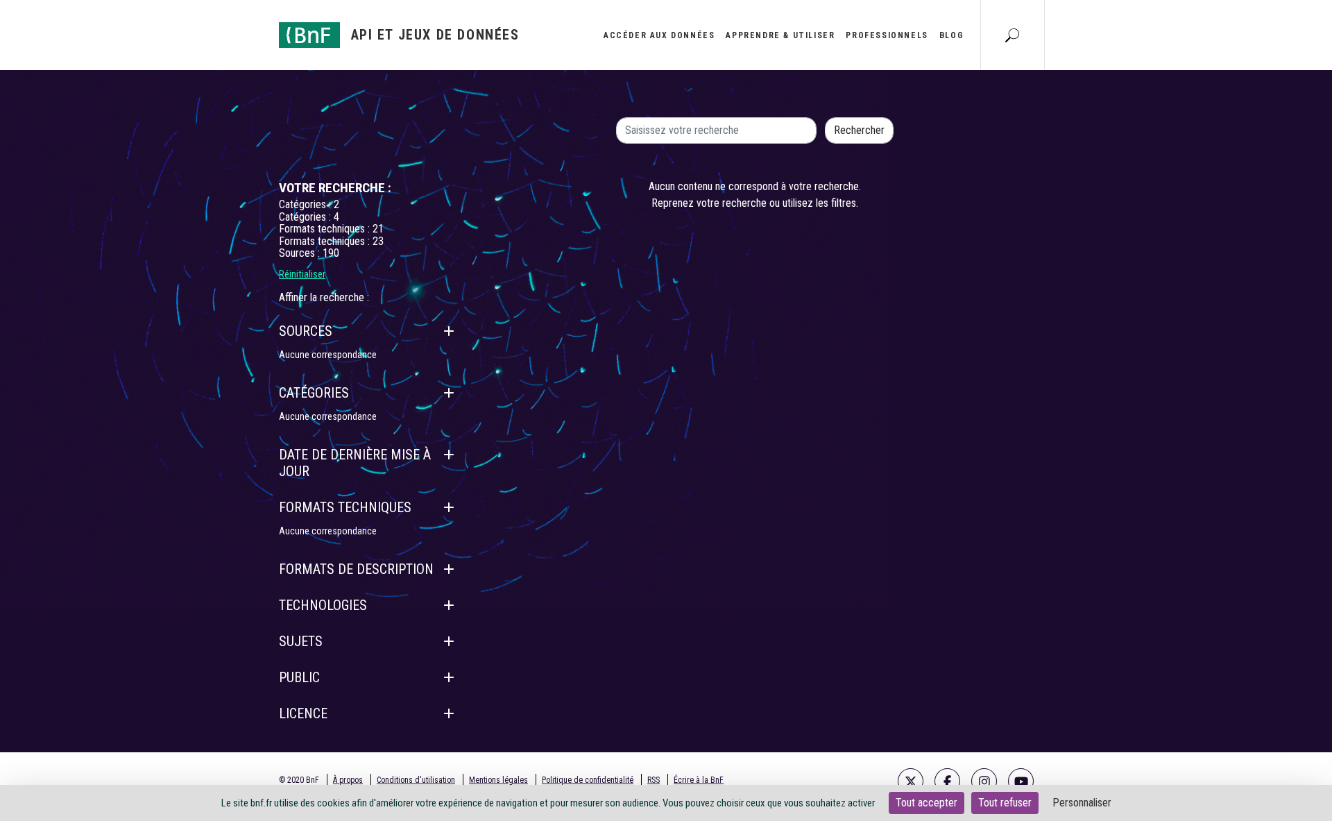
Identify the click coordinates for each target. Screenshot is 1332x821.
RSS (653, 780)
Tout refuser (1005, 802)
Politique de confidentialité (587, 780)
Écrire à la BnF (699, 780)
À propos (348, 780)
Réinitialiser (302, 274)
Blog (951, 35)
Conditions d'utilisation (416, 780)
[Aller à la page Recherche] (1012, 34)
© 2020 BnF (299, 780)
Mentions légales (498, 780)
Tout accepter (926, 802)
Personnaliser (1081, 802)
